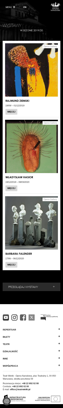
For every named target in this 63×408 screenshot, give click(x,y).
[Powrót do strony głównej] (55, 10)
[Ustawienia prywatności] (7, 401)
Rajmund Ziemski (17, 100)
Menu (9, 7)
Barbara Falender (18, 253)
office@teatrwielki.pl (20, 389)
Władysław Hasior (19, 177)
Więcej (11, 112)
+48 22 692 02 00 (20, 386)
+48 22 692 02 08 (30, 383)
